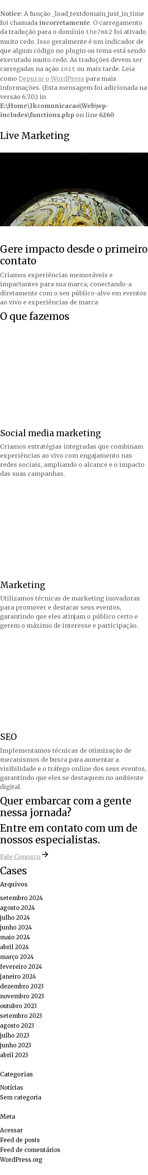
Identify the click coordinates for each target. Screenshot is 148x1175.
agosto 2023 (17, 1025)
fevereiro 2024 (21, 966)
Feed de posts (20, 1140)
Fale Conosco (20, 856)
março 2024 (17, 956)
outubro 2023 (18, 1006)
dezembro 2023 (22, 986)
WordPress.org (21, 1159)
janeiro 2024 (18, 976)
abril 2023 (14, 1055)
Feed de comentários (30, 1149)
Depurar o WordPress (51, 78)
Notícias (11, 1087)
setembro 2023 (21, 1015)
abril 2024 (14, 947)
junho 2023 (15, 1045)
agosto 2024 (17, 907)
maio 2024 (15, 937)
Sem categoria (20, 1097)
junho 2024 (16, 927)
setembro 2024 (21, 898)
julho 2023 (14, 1035)
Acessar (11, 1130)
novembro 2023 (22, 996)
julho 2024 (15, 917)
